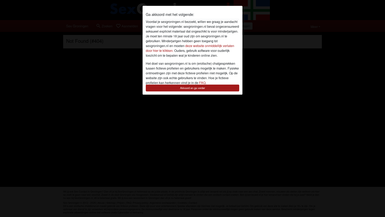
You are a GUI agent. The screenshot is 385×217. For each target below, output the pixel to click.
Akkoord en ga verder (192, 88)
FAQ (202, 82)
